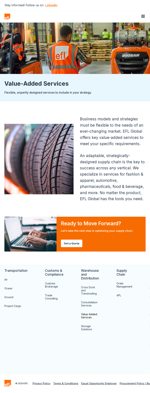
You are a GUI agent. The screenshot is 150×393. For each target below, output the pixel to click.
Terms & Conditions (65, 383)
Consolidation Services (89, 304)
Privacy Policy (41, 383)
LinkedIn (51, 5)
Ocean (8, 288)
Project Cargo (12, 306)
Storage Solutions (86, 328)
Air (6, 279)
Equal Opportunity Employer (99, 383)
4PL (119, 295)
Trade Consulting (51, 297)
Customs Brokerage (51, 285)
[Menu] (143, 16)
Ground (8, 297)
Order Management (124, 285)
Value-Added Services (89, 316)
